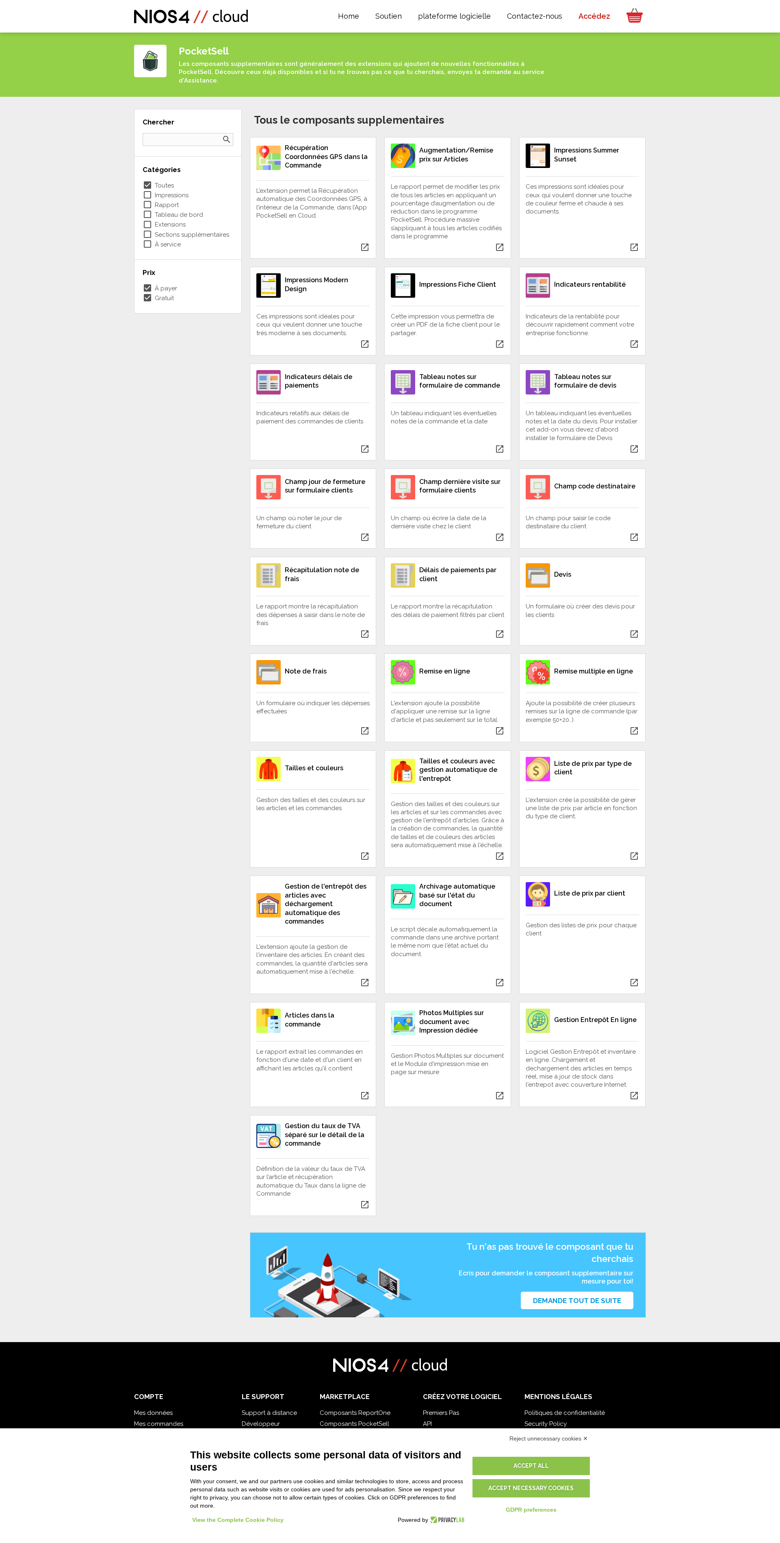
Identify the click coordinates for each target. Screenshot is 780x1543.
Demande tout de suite (577, 1301)
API (427, 1423)
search (227, 139)
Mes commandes (158, 1423)
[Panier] (632, 16)
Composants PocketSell (354, 1423)
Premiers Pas (441, 1413)
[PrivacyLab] (446, 1520)
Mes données (153, 1413)
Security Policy (545, 1423)
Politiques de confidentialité (564, 1413)
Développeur (261, 1423)
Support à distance (269, 1413)
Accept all (531, 1465)
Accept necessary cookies (531, 1488)
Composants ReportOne (355, 1413)
